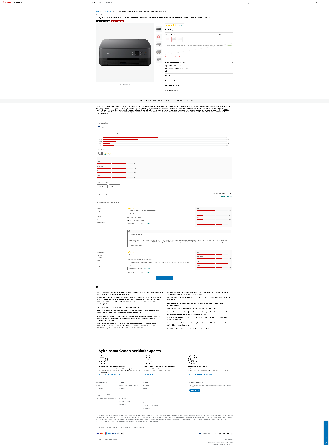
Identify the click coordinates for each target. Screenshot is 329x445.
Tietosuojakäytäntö (112, 427)
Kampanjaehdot (123, 394)
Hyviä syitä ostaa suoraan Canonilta (128, 385)
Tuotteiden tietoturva (124, 401)
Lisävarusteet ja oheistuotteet (150, 405)
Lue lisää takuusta (149, 374)
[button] (167, 39)
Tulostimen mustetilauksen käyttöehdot (126, 397)
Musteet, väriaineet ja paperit (150, 394)
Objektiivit (145, 391)
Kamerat (145, 388)
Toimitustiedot (99, 388)
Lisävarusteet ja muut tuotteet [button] (187, 7)
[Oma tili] (316, 2)
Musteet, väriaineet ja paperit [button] (125, 7)
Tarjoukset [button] (218, 7)
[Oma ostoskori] (324, 2)
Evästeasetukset (139, 427)
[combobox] (170, 2)
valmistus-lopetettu (106, 11)
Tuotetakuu (122, 388)
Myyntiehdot (100, 427)
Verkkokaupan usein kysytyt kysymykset (103, 394)
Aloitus (98, 11)
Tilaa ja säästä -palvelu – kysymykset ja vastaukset (106, 399)
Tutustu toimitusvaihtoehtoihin (108, 374)
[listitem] (159, 29)
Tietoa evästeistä (126, 427)
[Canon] (7, 2)
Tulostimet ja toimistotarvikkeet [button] (146, 7)
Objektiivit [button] (161, 7)
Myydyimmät (146, 408)
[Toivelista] (320, 2)
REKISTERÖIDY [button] (195, 390)
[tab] (140, 101)
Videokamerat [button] (171, 7)
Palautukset (99, 391)
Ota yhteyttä (99, 385)
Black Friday (146, 385)
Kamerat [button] (110, 7)
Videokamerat (146, 402)
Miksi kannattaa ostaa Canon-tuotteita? (200, 374)
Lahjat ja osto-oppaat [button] (205, 7)
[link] (199, 46)
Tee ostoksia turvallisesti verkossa (127, 391)
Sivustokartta (122, 404)
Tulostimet (145, 399)
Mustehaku (145, 397)
